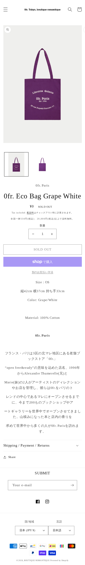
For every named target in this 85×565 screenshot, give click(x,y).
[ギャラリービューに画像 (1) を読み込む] (16, 164)
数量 (42, 225)
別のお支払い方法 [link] (42, 272)
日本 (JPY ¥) (27, 530)
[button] (5, 9)
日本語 (57, 530)
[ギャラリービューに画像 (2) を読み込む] (42, 164)
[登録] (72, 485)
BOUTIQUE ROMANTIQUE (37, 560)
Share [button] (12, 457)
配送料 (30, 212)
